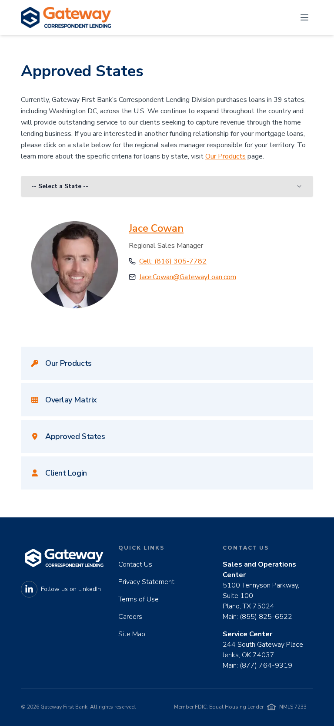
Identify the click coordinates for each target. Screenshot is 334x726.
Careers (130, 616)
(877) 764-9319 (266, 665)
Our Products (225, 156)
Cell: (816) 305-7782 (173, 261)
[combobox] (167, 186)
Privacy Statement (146, 582)
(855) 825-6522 (266, 616)
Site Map (131, 634)
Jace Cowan (156, 228)
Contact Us (135, 564)
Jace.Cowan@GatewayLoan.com (187, 277)
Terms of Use (138, 599)
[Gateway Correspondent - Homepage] (66, 17)
